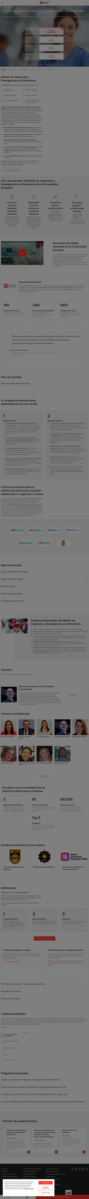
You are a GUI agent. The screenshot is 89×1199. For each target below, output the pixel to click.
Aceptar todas (45, 1182)
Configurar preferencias (45, 1187)
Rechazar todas (45, 1192)
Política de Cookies (29, 1188)
